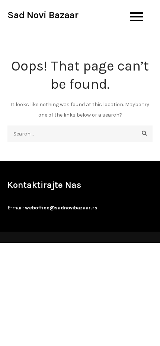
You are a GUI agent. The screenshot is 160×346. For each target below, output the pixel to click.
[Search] (144, 133)
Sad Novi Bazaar (43, 15)
